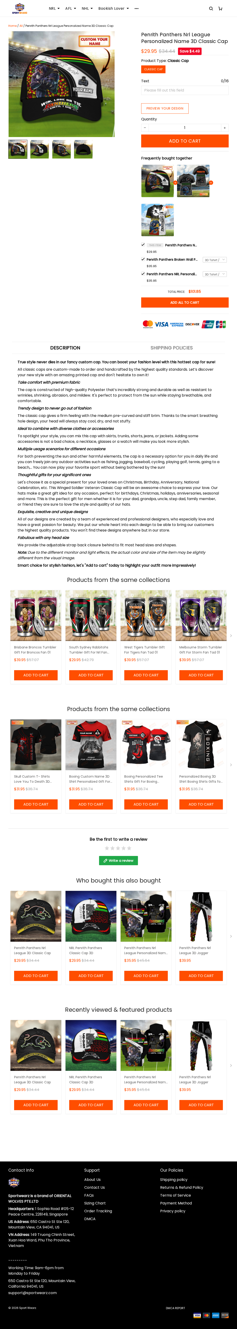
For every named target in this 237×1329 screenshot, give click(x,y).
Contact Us (94, 1187)
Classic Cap (178, 60)
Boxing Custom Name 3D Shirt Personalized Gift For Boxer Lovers (89, 779)
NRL (52, 8)
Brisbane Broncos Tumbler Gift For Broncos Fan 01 (35, 650)
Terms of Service (175, 1195)
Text (145, 81)
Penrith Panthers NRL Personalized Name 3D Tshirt (172, 274)
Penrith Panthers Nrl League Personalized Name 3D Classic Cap (181, 245)
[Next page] (231, 636)
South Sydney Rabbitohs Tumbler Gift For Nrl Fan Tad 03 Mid (88, 650)
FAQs (89, 1195)
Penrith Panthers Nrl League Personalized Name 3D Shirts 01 (146, 951)
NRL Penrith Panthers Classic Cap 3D (85, 950)
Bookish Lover (111, 8)
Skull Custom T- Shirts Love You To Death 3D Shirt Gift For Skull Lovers (33, 779)
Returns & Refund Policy (181, 1187)
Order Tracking (98, 1211)
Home (12, 26)
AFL (68, 8)
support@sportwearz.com (32, 1292)
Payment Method (176, 1203)
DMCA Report (175, 1308)
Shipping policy (173, 1179)
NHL (85, 8)
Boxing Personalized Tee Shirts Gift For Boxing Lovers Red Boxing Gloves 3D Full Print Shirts (144, 779)
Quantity (149, 119)
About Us (92, 1179)
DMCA (90, 1219)
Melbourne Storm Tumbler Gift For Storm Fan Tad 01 (200, 650)
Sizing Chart (95, 1203)
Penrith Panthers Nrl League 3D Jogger (195, 950)
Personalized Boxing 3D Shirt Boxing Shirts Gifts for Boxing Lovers (200, 779)
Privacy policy (172, 1211)
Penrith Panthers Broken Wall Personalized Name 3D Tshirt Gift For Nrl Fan (172, 259)
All (21, 26)
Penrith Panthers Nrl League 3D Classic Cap (32, 950)
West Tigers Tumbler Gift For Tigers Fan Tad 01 (144, 650)
